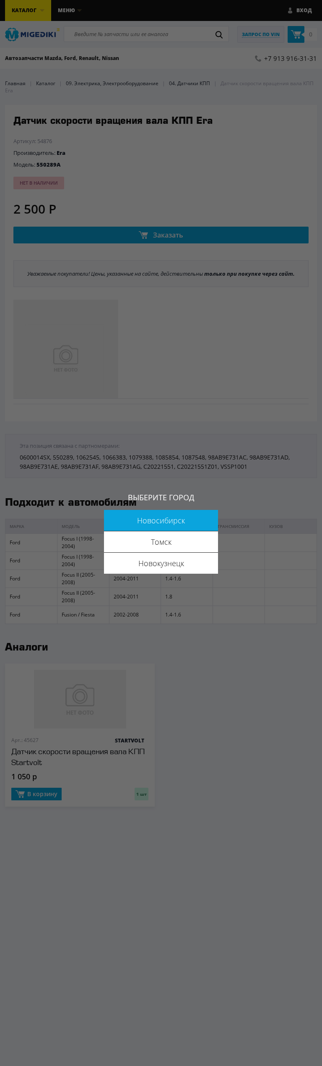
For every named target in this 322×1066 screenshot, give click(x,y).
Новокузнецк (161, 563)
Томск (161, 542)
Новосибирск (161, 520)
